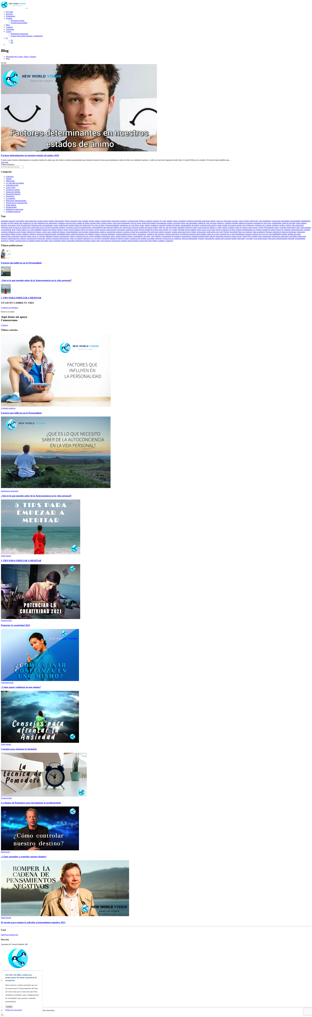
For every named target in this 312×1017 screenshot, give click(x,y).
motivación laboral (149, 223)
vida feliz (146, 236)
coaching (125, 232)
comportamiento (72, 232)
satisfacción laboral (49, 230)
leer (120, 227)
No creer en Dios (98, 225)
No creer (163, 221)
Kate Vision (16, 230)
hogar (139, 223)
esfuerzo (4, 225)
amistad (124, 241)
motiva (109, 223)
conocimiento (6, 230)
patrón (126, 238)
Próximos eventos (17, 20)
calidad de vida (203, 223)
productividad (203, 236)
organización (64, 236)
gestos (135, 230)
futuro (93, 241)
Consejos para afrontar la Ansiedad (19, 749)
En (12, 40)
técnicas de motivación (21, 227)
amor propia (253, 227)
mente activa (242, 225)
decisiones (249, 223)
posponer (167, 232)
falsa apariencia (259, 232)
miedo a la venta (27, 230)
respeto (18, 234)
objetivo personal (52, 238)
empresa (23, 238)
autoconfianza (305, 227)
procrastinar (5, 234)
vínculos (42, 236)
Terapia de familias (13, 192)
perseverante (83, 232)
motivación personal (130, 227)
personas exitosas (251, 234)
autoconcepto (111, 230)
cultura (288, 225)
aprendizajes (209, 238)
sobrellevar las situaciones (47, 223)
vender (174, 230)
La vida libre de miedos (15, 183)
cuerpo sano (46, 232)
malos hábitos (301, 223)
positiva (282, 225)
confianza (61, 223)
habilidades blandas (279, 234)
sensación (73, 221)
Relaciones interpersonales (16, 201)
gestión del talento (173, 225)
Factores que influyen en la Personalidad (21, 263)
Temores (201, 238)
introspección (37, 225)
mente (45, 221)
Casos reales (10, 187)
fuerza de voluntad (283, 230)
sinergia (103, 230)
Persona (142, 230)
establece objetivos (29, 234)
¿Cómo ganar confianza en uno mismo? (21, 687)
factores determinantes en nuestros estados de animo (256, 230)
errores (104, 223)
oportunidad (137, 236)
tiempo (23, 232)
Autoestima (19, 221)
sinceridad (233, 232)
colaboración (63, 225)
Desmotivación (7, 227)
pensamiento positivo (165, 223)
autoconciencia (203, 227)
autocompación (30, 221)
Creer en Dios (243, 221)
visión (244, 236)
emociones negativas (119, 221)
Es (7, 38)
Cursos (8, 31)
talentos (170, 221)
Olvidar (226, 232)
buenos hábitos (190, 230)
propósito (57, 241)
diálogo (242, 223)
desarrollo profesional (75, 241)
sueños (97, 234)
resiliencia (154, 225)
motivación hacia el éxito (40, 227)
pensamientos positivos (97, 232)
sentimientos (240, 234)
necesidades (89, 234)
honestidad (285, 221)
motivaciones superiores (10, 236)
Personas (268, 232)
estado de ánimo (83, 223)
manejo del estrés (41, 241)
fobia (240, 232)
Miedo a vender (216, 227)
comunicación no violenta (25, 241)
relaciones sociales (231, 221)
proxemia (177, 223)
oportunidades (295, 221)
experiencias (116, 241)
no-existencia (247, 232)
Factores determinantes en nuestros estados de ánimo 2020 (30, 155)
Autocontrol (201, 232)
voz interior (78, 238)
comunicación (133, 221)
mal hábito (293, 236)
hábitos (116, 227)
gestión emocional (179, 232)
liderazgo (250, 225)
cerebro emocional (172, 234)
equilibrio (97, 236)
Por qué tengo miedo (156, 232)
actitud (132, 232)
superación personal (114, 232)
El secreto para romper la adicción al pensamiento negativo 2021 (33, 922)
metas (199, 230)
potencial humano (77, 234)
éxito (18, 225)
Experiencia (176, 236)
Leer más (4, 162)
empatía (85, 221)
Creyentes (249, 238)
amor (80, 221)
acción (96, 230)
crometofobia (276, 223)
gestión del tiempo (146, 227)
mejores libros (95, 223)
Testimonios (10, 16)
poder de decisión (289, 223)
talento (165, 230)
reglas (142, 225)
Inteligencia (149, 230)
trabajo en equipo (87, 230)
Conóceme (10, 29)
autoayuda (41, 238)
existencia (150, 234)
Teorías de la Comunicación (16, 203)
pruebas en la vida (30, 223)
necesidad (151, 238)
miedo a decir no (216, 221)
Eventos (9, 18)
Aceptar (40, 221)
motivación (253, 221)
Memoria (49, 236)
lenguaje (161, 234)
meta (98, 241)
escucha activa (71, 223)
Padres (154, 241)
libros (183, 223)
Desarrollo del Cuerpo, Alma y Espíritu (21, 57)
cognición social (71, 227)
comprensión (166, 236)
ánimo (29, 236)
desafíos (235, 223)
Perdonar (87, 241)
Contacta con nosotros (9, 308)
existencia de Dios (228, 230)
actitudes (161, 241)
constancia (169, 241)
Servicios (9, 14)
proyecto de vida (265, 234)
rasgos (65, 230)
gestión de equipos (229, 225)
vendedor (228, 223)
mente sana (18, 223)
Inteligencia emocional (19, 34)
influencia (113, 238)
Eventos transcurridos (19, 23)
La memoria (10, 198)
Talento (9, 179)
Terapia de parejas (13, 190)
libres (137, 225)
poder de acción (213, 234)
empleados (106, 236)
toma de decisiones (289, 232)
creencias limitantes (107, 234)
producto (275, 225)
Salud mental (11, 205)
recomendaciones (85, 227)
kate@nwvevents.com (9, 935)
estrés (113, 236)
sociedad (283, 227)
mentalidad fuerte (63, 234)
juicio (51, 241)
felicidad (181, 230)
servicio (134, 223)
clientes (147, 225)
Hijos (249, 236)
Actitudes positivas (13, 212)
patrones (149, 221)
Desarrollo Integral (13, 194)
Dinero (130, 236)
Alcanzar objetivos (217, 223)
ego (170, 230)
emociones (301, 232)
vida (260, 221)
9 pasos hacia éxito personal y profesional (27, 36)
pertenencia (277, 232)
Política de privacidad (13, 1010)
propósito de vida (260, 223)
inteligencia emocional (280, 236)
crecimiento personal (187, 234)
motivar (60, 230)
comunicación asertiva (208, 225)
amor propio (216, 230)
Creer (153, 236)
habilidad (38, 230)
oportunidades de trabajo (189, 225)
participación (32, 238)
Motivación (10, 181)
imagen (56, 236)
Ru (12, 42)
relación (212, 236)
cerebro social (236, 236)
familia (234, 238)
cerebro (261, 227)
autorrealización (297, 230)
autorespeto (125, 223)
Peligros (142, 221)
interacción (302, 236)
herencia (4, 238)
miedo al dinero (228, 227)
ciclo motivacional (261, 238)
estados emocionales (56, 221)
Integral (121, 238)
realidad (195, 236)
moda (219, 225)
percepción (143, 241)
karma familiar (74, 230)
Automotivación (12, 185)
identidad (181, 227)
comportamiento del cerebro (126, 234)
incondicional (26, 225)
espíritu (254, 236)
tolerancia (87, 238)
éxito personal (107, 227)
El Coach (9, 12)
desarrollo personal (223, 236)
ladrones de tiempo (34, 232)
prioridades (266, 221)
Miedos (158, 236)
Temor (66, 221)
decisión (291, 238)
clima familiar (201, 234)
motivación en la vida (214, 232)
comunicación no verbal (84, 236)
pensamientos (47, 225)
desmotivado (64, 238)
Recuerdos (173, 227)
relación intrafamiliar (189, 238)
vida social (117, 223)
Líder (298, 227)
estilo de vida (163, 227)
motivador (241, 238)
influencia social (14, 232)
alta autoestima (191, 223)
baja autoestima (141, 232)
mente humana (133, 241)
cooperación (276, 221)
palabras (190, 221)
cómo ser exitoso (241, 227)
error (269, 223)
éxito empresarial (264, 236)
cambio (11, 241)
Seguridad (105, 238)
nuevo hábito (191, 232)
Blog (8, 25)
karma (195, 227)
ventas (55, 225)
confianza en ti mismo (263, 225)
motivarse (158, 238)
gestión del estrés (294, 234)
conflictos (129, 230)
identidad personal (8, 221)
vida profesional (297, 225)
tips (156, 234)
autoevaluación (14, 238)
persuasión (121, 230)
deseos (63, 241)
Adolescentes (106, 221)
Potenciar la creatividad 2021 (15, 625)
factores (92, 221)
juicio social (206, 230)
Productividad (11, 207)
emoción (23, 236)
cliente (72, 236)
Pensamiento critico (271, 227)
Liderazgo (10, 176)
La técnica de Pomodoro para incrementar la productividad (31, 802)
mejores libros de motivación (80, 225)
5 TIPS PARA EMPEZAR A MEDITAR (21, 298)
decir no (35, 236)
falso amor (159, 230)
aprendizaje (141, 234)
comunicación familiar (137, 238)
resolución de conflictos (172, 238)
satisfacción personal (223, 238)
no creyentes (96, 238)
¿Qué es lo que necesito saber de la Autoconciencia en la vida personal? (36, 280)
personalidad (97, 227)
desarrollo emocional (202, 221)
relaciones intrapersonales (46, 234)
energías (156, 221)
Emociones (10, 196)
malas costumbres (180, 221)
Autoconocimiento (112, 225)
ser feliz (10, 223)
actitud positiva (121, 236)
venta (71, 238)
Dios (150, 241)
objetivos (188, 227)
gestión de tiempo (58, 232)
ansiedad (162, 225)
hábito (155, 227)
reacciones (12, 225)
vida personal (106, 241)
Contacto (9, 27)
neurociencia (186, 236)
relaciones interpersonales (278, 238)
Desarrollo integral (58, 227)
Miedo (12, 234)
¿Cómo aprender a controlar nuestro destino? (24, 856)
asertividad (291, 227)
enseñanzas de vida (127, 225)
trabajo (97, 221)
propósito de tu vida (227, 234)
